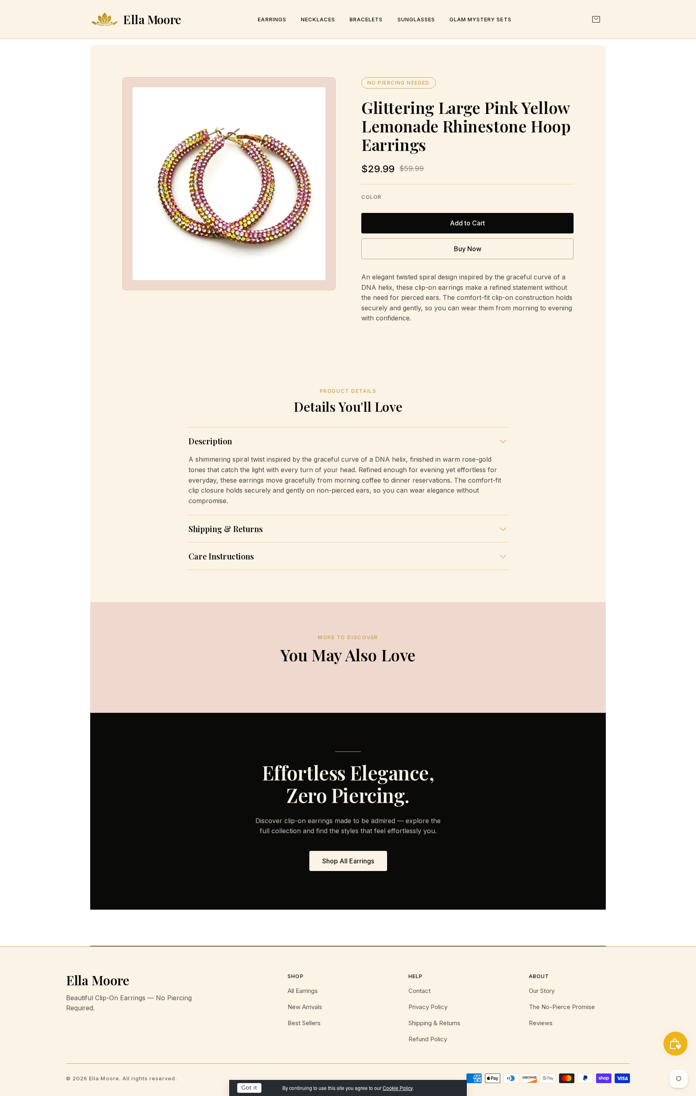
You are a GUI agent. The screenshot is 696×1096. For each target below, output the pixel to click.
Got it (249, 1087)
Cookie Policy (397, 1087)
